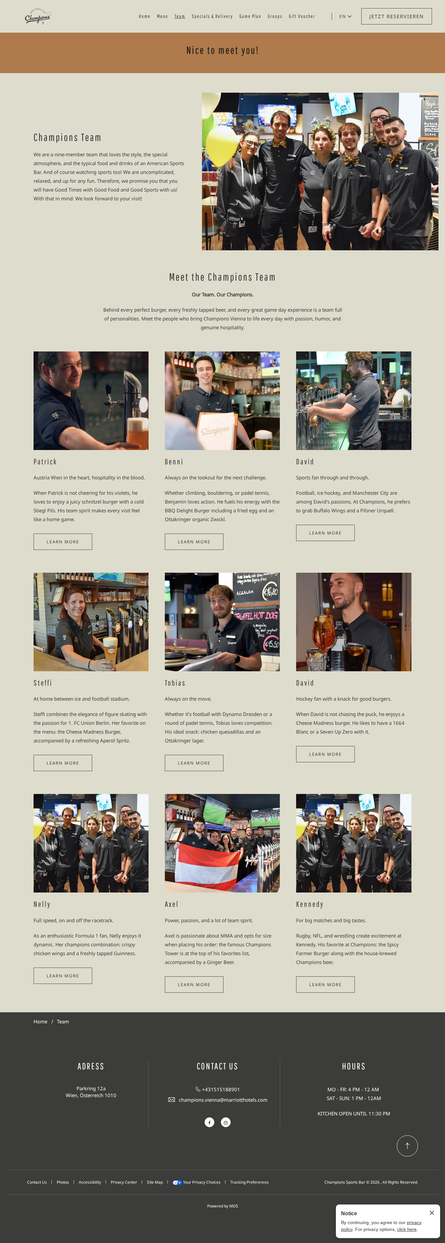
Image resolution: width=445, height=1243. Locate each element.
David (305, 461)
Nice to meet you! (222, 50)
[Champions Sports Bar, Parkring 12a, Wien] (38, 16)
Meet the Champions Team (222, 277)
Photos (63, 1182)
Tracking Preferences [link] (249, 1182)
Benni (174, 461)
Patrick (45, 461)
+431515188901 (221, 1089)
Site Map (155, 1182)
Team (180, 16)
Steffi (43, 682)
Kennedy (310, 904)
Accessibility (90, 1182)
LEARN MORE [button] (63, 542)
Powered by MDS (222, 1206)
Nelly (42, 904)
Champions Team (68, 137)
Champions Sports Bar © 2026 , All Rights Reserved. (371, 1182)
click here (407, 1229)
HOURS (354, 1066)
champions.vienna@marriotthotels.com (223, 1099)
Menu (162, 16)
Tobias (175, 682)
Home (145, 16)
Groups (275, 16)
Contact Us (37, 1182)
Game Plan (250, 16)
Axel (172, 904)
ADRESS (91, 1066)
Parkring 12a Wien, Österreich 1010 (91, 1091)
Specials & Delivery (212, 16)
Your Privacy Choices (201, 1182)
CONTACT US (217, 1066)
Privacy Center (124, 1182)
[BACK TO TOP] (407, 1146)
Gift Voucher (302, 16)
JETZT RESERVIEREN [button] (396, 16)
